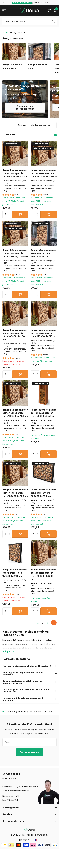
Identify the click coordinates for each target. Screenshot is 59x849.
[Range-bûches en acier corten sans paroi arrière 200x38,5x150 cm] (15, 233)
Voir (7, 651)
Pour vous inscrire (29, 752)
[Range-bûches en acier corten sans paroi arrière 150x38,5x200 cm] (44, 153)
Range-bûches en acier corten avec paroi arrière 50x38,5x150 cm (43, 412)
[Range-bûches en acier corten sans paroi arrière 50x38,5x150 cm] (15, 153)
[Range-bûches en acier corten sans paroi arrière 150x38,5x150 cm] (44, 313)
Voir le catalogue (4, 10)
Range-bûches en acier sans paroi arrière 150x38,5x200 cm (15, 572)
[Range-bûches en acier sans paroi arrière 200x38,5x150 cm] (44, 473)
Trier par (22, 125)
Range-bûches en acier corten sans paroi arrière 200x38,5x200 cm (43, 574)
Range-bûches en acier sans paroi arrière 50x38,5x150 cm (43, 253)
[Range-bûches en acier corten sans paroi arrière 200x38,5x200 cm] (44, 553)
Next (54, 622)
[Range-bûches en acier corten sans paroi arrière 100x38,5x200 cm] (15, 313)
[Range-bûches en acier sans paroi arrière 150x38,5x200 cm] (15, 553)
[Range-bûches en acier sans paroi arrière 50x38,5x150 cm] (44, 233)
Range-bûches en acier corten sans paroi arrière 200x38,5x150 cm (15, 253)
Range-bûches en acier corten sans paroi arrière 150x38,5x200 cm (44, 173)
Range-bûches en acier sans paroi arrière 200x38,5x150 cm (43, 492)
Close (29, 807)
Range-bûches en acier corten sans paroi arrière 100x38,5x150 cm (15, 412)
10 (47, 622)
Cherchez (53, 21)
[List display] (55, 135)
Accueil (6, 32)
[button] (3, 2)
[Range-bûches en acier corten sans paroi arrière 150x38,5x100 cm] (15, 473)
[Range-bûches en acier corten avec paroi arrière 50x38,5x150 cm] (44, 393)
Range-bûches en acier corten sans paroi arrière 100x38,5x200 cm (15, 335)
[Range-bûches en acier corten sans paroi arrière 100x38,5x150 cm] (15, 393)
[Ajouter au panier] (20, 214)
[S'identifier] (49, 10)
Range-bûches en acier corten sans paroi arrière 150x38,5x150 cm (43, 333)
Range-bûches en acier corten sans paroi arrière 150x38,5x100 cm (15, 492)
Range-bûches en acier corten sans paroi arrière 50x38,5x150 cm (15, 173)
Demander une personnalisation (25, 107)
